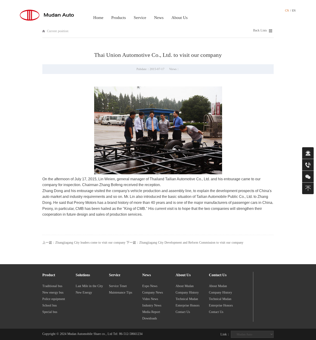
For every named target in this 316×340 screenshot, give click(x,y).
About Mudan (185, 286)
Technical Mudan (187, 299)
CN (287, 10)
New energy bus (52, 292)
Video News (150, 299)
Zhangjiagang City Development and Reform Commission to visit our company (191, 242)
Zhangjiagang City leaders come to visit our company (90, 242)
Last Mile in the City (89, 286)
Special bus (49, 312)
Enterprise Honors (187, 305)
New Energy (84, 292)
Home (98, 17)
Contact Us (183, 312)
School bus (49, 305)
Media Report (151, 312)
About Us (179, 17)
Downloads (149, 318)
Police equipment (53, 299)
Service (140, 17)
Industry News (151, 305)
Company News (152, 292)
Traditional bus (52, 286)
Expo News (149, 286)
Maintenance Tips (120, 292)
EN (294, 10)
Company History (187, 292)
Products (118, 17)
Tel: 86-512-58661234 (128, 334)
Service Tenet (118, 286)
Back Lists (260, 30)
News (159, 17)
